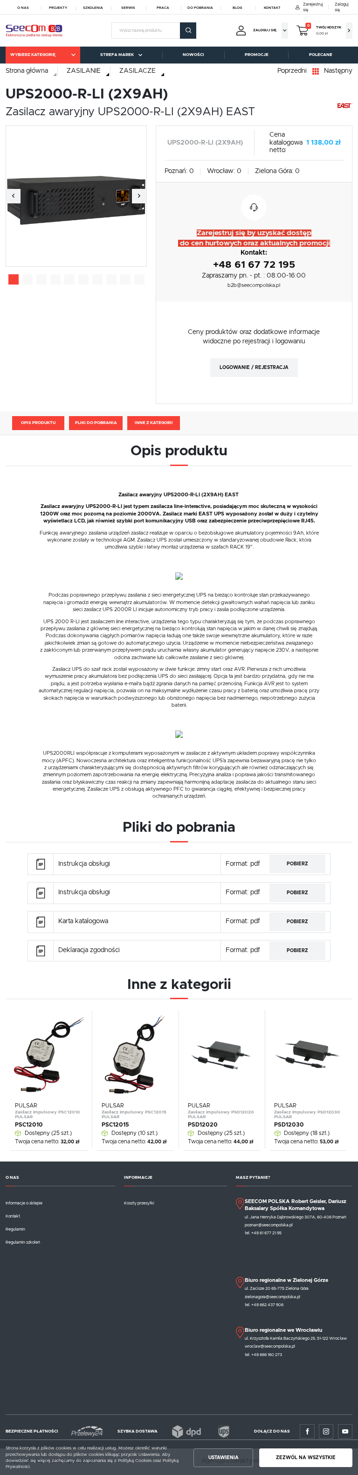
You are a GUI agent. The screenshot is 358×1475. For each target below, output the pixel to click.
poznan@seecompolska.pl (269, 1225)
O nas (23, 8)
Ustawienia (223, 1457)
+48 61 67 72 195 (254, 265)
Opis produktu (38, 423)
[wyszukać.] (188, 30)
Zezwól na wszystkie (306, 1457)
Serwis (128, 8)
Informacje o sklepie (24, 1203)
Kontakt (272, 8)
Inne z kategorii (154, 423)
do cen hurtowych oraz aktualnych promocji (254, 243)
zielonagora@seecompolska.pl (272, 1297)
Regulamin (15, 1229)
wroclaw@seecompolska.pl (270, 1346)
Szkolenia (93, 8)
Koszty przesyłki (139, 1203)
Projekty (58, 8)
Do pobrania (200, 8)
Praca (163, 8)
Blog (237, 8)
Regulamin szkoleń (23, 1242)
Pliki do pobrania (96, 423)
